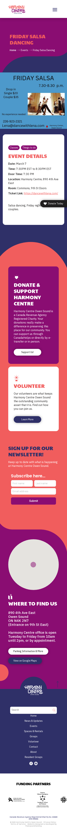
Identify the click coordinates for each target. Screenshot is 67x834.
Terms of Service (18, 824)
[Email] (36, 763)
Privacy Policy (49, 822)
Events (24, 50)
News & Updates (34, 720)
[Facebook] (31, 763)
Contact (33, 746)
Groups (33, 736)
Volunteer (33, 741)
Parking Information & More (28, 651)
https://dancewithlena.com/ (41, 193)
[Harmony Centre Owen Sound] (16, 9)
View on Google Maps (25, 660)
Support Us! (27, 352)
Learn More (27, 419)
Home (13, 50)
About (33, 751)
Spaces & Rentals (33, 731)
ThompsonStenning (33, 826)
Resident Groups (33, 757)
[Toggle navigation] (55, 10)
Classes (14, 147)
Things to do (29, 147)
